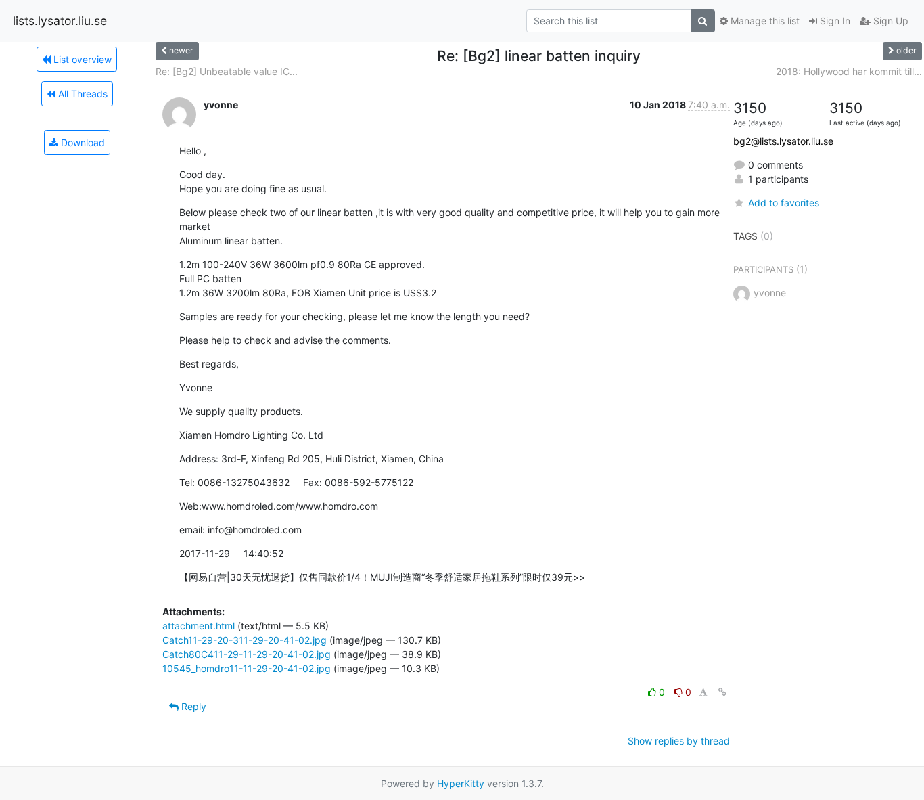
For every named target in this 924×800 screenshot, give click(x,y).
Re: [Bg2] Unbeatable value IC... (227, 71)
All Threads (81, 93)
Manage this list (764, 20)
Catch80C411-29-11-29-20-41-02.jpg (246, 654)
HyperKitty (460, 783)
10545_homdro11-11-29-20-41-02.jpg (246, 668)
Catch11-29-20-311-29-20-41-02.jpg (244, 640)
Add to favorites (783, 202)
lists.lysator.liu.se (60, 21)
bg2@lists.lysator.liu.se (783, 141)
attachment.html (198, 625)
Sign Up (889, 20)
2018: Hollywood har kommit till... (849, 71)
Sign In (833, 20)
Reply (192, 706)
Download (81, 142)
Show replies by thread (679, 741)
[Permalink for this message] (722, 692)
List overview (81, 59)
